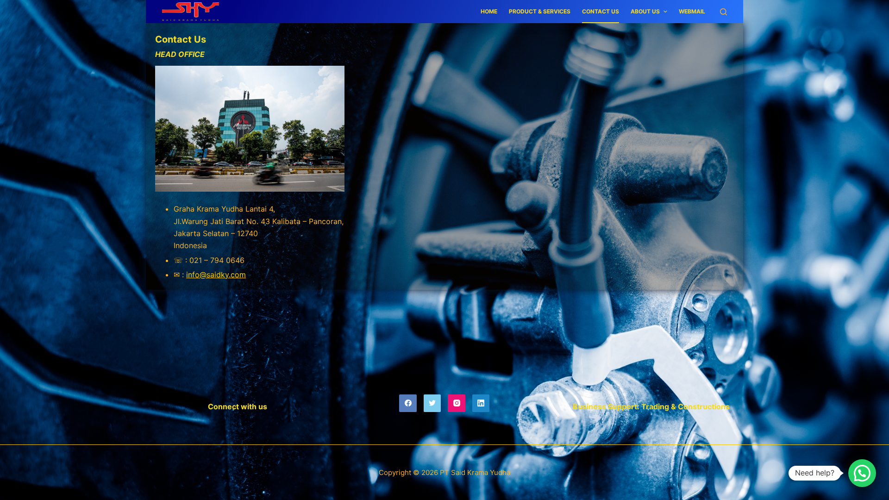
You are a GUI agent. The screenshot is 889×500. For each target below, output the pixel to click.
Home (489, 11)
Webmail (692, 11)
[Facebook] (408, 403)
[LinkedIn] (481, 403)
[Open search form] (723, 11)
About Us (645, 11)
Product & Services (539, 11)
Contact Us (600, 11)
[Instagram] (456, 403)
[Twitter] (432, 403)
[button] (862, 473)
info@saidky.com (216, 274)
